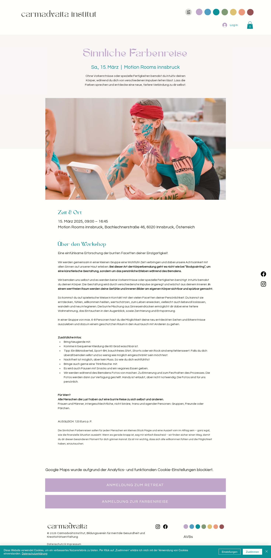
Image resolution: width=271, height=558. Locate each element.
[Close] (266, 551)
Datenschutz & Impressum (64, 544)
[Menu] (188, 12)
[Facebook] (263, 274)
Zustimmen (252, 552)
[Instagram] (263, 283)
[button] (250, 25)
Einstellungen (229, 552)
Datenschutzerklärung (34, 553)
